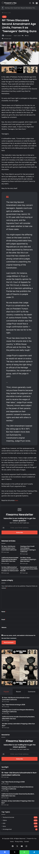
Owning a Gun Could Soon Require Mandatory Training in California (28, 549)
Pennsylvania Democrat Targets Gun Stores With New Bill (28, 569)
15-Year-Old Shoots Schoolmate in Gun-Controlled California (9, 548)
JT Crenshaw (8, 35)
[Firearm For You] (9, 3)
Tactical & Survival (8, 817)
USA (9, 12)
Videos (5, 820)
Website (4, 627)
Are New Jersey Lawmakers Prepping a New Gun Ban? (28, 559)
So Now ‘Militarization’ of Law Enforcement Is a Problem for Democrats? (10, 569)
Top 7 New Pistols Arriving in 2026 (13, 705)
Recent (18, 691)
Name (4, 611)
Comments (31, 691)
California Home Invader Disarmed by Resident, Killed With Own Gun (10, 559)
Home (5, 12)
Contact (26, 841)
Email (4, 619)
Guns (4, 826)
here (16, 500)
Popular (6, 691)
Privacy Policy (19, 841)
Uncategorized (7, 829)
